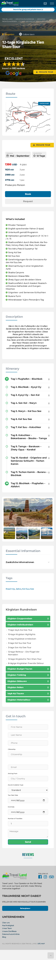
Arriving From (12, 773)
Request (28, 201)
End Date (11, 807)
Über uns (6, 923)
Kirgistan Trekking (16, 675)
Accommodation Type (15, 785)
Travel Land (7, 19)
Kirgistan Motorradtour (18, 699)
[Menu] (52, 4)
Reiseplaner (25, 908)
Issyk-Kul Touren (15, 693)
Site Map (41, 944)
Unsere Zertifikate (9, 931)
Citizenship (12, 749)
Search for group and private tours (27, 10)
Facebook (40, 877)
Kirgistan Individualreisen (20, 624)
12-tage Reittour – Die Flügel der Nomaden (23, 653)
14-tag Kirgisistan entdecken (22, 638)
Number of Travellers (15, 818)
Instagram (46, 877)
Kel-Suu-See (28, 589)
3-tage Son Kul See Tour (19, 647)
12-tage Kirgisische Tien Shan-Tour (24, 659)
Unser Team (7, 928)
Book (28, 194)
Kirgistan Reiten (15, 687)
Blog (4, 937)
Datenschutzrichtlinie (11, 934)
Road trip (10, 589)
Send (28, 842)
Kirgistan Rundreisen (24, 19)
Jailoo (18, 589)
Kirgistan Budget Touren (19, 669)
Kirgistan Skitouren (17, 681)
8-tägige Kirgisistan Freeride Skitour (26, 663)
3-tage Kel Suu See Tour (19, 643)
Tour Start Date (13, 795)
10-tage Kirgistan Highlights (21, 634)
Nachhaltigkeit (8, 925)
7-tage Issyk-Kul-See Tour (20, 630)
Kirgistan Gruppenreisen (19, 618)
